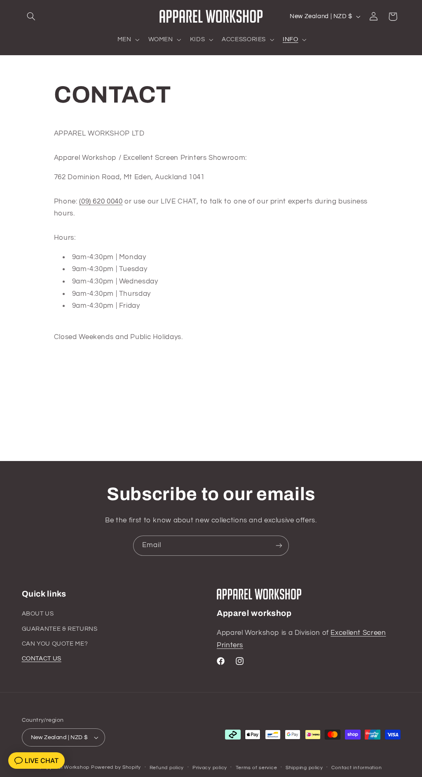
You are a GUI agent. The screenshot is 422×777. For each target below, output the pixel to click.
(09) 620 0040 (100, 201)
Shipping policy (304, 767)
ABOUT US (38, 614)
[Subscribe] (279, 546)
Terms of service (256, 767)
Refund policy (167, 767)
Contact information (356, 767)
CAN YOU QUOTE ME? (55, 644)
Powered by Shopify (116, 767)
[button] (31, 16)
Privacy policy (209, 767)
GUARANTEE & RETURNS (60, 629)
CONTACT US (41, 658)
